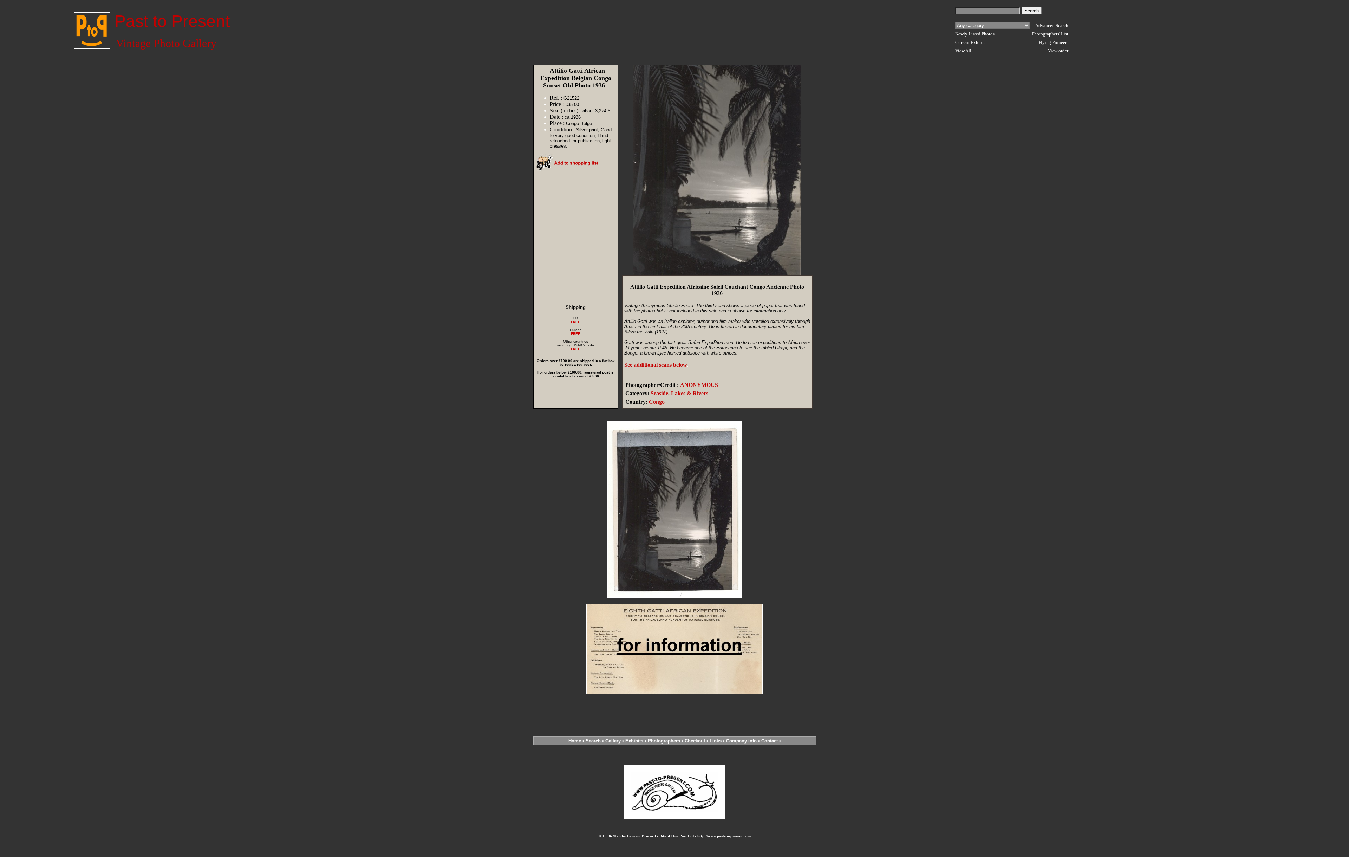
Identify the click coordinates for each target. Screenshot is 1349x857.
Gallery (613, 741)
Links (716, 741)
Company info (742, 741)
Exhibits (634, 741)
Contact (769, 741)
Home (574, 741)
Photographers (664, 741)
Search (593, 741)
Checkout (695, 741)
